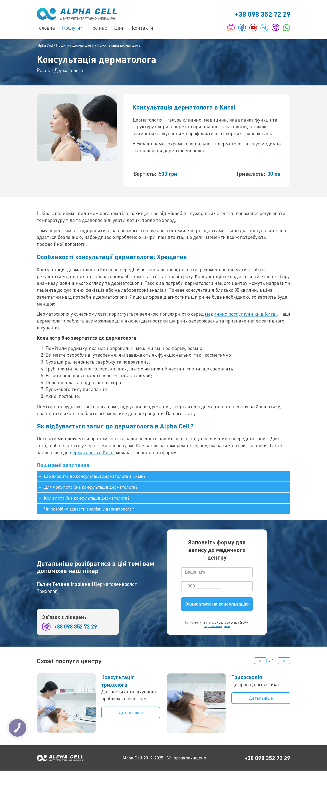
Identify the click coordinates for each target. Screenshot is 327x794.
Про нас (98, 28)
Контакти (142, 28)
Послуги (71, 28)
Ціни (119, 28)
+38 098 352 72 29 (262, 14)
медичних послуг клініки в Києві (241, 314)
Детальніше (131, 712)
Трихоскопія (246, 677)
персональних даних (217, 626)
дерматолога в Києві (92, 452)
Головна (45, 28)
